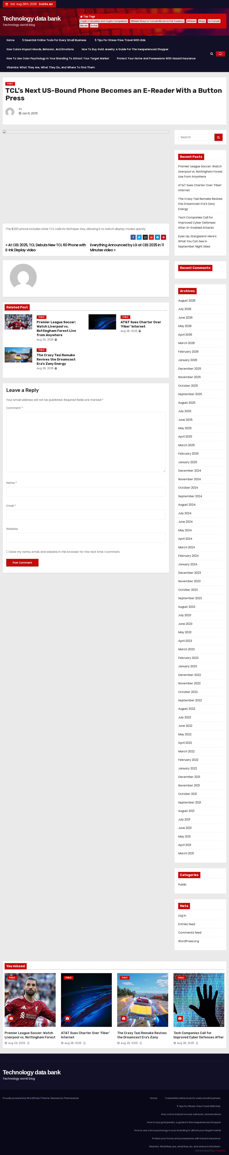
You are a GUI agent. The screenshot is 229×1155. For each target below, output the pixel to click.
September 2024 (190, 496)
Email (11, 506)
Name (11, 483)
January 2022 (187, 768)
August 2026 (186, 301)
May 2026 (185, 326)
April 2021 (184, 845)
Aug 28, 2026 (129, 331)
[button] (211, 54)
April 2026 (185, 335)
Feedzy (220, 1151)
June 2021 (185, 828)
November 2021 (189, 785)
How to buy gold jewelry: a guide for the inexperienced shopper (125, 49)
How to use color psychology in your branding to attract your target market (58, 58)
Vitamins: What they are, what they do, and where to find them (51, 67)
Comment (14, 408)
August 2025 (186, 403)
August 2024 (187, 505)
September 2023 (190, 598)
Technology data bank (31, 18)
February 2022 (188, 760)
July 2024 (184, 513)
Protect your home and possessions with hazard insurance (156, 58)
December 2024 (189, 471)
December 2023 (189, 573)
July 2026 (184, 309)
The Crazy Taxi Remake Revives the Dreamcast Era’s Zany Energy (56, 359)
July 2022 (184, 717)
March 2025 (186, 445)
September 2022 (190, 700)
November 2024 (189, 479)
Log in (182, 915)
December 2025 (189, 369)
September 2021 (189, 802)
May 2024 (185, 530)
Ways (202, 21)
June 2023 (185, 624)
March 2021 (186, 853)
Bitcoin (84, 25)
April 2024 (185, 539)
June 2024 (185, 522)
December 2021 (189, 777)
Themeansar (71, 1098)
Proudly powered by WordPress (21, 1098)
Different (191, 21)
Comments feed (189, 932)
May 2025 (185, 428)
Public (10, 83)
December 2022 (189, 675)
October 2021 (187, 794)
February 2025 (188, 454)
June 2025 (185, 420)
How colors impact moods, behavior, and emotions (40, 49)
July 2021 (184, 819)
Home (10, 40)
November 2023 (189, 581)
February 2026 (188, 352)
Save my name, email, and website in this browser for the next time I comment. (64, 552)
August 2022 (186, 709)
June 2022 (185, 726)
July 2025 (184, 411)
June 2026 (185, 318)
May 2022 (184, 734)
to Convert (214, 21)
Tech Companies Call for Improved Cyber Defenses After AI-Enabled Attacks (196, 222)
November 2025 (189, 377)
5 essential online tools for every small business (54, 40)
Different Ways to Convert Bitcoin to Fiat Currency (157, 21)
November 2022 (189, 683)
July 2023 (184, 615)
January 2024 (187, 564)
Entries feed (186, 924)
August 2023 (186, 607)
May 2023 (184, 632)
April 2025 (185, 437)
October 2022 (188, 692)
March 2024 (186, 547)
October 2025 (188, 386)
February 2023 (188, 658)
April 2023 (185, 641)
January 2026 (187, 360)
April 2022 (185, 743)
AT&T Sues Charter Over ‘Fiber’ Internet (141, 324)
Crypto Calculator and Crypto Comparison (103, 21)
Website (12, 529)
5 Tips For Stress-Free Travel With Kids (120, 40)
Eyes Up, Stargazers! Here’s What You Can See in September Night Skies (197, 241)
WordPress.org (188, 941)
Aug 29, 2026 (45, 339)
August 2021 (186, 811)
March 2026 (186, 343)
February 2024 (188, 556)
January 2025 (187, 462)
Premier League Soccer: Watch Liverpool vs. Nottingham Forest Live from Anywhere (56, 328)
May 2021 (184, 836)
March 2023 (186, 649)
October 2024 (188, 488)
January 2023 (187, 666)
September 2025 (190, 394)
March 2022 (186, 751)
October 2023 (188, 590)
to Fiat (94, 25)
